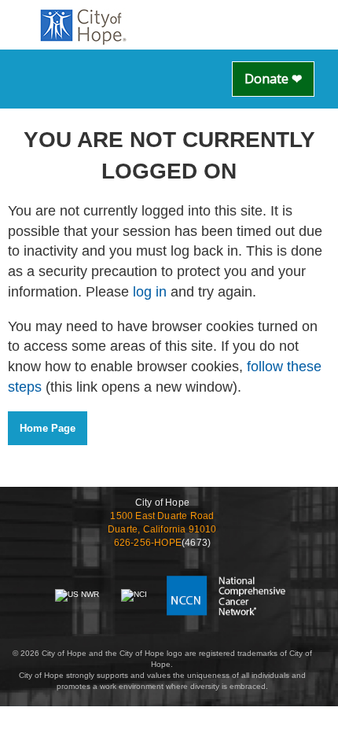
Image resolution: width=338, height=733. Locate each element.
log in (150, 292)
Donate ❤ (273, 78)
